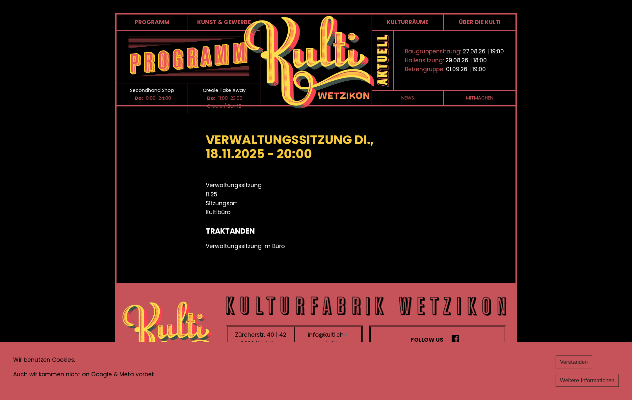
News (407, 98)
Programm (152, 22)
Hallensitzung (424, 60)
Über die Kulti (480, 22)
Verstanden (574, 362)
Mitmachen (479, 98)
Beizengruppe (424, 69)
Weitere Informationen (587, 380)
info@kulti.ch (326, 335)
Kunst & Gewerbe (224, 22)
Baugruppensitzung (432, 51)
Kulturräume (407, 22)
